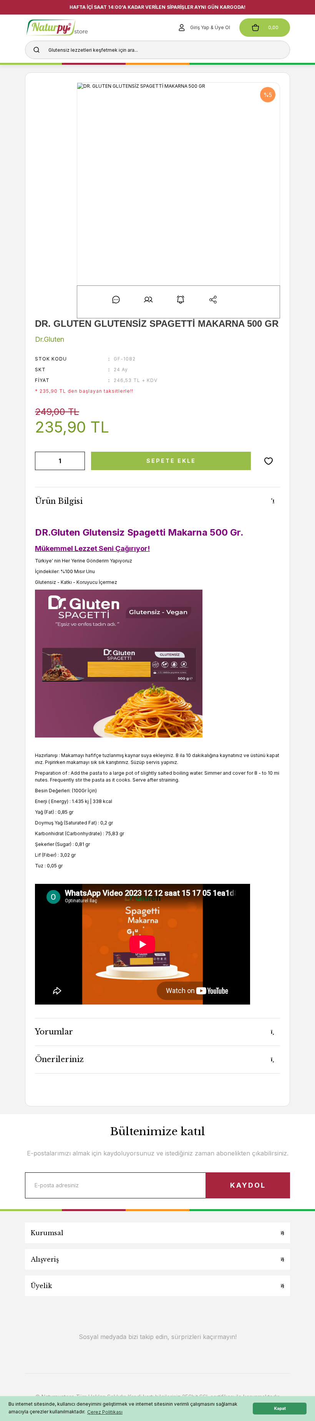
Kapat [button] (280, 1408)
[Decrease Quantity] (42, 461)
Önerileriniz (59, 1059)
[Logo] (68, 27)
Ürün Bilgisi (59, 501)
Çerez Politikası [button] (105, 1412)
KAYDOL (248, 1185)
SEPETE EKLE (171, 460)
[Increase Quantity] (78, 461)
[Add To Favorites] (268, 461)
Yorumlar (54, 1031)
